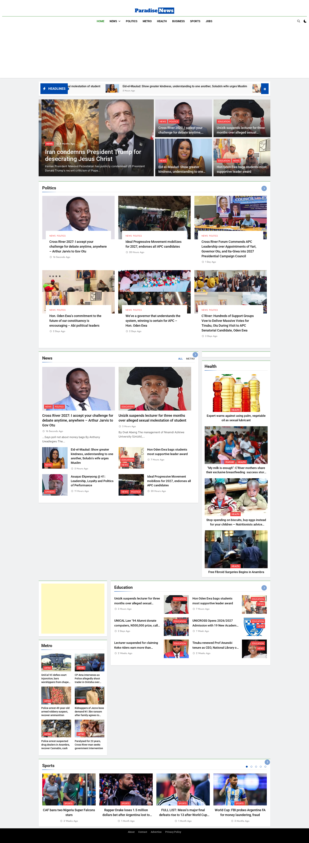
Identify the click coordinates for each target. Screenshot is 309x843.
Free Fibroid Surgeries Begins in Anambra (236, 572)
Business (178, 21)
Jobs (209, 21)
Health (162, 21)
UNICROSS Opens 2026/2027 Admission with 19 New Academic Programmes (215, 625)
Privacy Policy (173, 832)
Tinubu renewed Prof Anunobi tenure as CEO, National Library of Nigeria (215, 647)
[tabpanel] (68, 798)
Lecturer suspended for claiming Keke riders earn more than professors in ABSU (136, 647)
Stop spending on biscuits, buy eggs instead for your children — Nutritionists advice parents (236, 524)
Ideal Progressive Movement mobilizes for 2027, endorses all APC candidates (169, 481)
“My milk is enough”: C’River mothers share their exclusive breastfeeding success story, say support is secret (236, 472)
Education (224, 121)
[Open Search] (298, 21)
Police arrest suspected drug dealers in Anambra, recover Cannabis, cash (55, 745)
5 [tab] (265, 767)
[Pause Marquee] (265, 88)
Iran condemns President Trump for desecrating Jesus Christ (90, 155)
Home (100, 21)
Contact (142, 832)
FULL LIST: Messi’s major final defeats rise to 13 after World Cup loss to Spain (183, 815)
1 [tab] (247, 767)
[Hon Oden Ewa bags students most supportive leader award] (201, 88)
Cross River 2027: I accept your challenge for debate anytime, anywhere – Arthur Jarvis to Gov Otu (78, 246)
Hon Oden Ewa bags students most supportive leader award (250, 86)
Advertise (156, 832)
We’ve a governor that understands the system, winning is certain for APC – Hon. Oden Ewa (153, 320)
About (131, 832)
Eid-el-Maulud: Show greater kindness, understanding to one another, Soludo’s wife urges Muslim (127, 86)
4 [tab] (261, 767)
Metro (147, 21)
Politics (131, 21)
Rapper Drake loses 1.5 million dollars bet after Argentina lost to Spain (126, 815)
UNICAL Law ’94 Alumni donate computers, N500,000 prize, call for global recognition (136, 625)
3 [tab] (256, 767)
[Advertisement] (154, 53)
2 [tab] (251, 767)
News (113, 21)
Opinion (49, 491)
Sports (195, 21)
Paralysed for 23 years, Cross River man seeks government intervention (89, 745)
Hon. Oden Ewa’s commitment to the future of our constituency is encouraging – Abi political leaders (75, 320)
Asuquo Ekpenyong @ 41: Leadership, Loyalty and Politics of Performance (92, 481)
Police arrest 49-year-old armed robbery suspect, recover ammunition (55, 712)
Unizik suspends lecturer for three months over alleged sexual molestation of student (241, 132)
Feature (229, 462)
